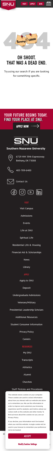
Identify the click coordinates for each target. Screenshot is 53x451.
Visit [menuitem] (24, 4)
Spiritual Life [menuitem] (26, 237)
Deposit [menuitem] (27, 287)
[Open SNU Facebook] (13, 193)
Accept (27, 436)
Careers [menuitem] (26, 339)
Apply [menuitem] (32, 4)
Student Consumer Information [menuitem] (26, 324)
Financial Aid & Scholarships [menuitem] (26, 252)
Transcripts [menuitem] (27, 359)
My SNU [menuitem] (27, 352)
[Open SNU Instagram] (22, 193)
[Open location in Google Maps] (11, 159)
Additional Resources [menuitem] (26, 317)
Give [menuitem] (40, 4)
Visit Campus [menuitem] (26, 208)
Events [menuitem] (26, 223)
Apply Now (22, 126)
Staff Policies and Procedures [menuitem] (27, 389)
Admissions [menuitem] (26, 215)
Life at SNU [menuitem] (26, 230)
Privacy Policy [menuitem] (26, 331)
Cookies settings (30, 444)
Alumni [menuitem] (27, 374)
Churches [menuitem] (27, 381)
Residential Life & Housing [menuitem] (26, 245)
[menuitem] (48, 3)
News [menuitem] (26, 259)
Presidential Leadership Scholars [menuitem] (26, 309)
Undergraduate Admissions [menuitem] (26, 295)
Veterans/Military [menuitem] (26, 302)
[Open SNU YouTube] (30, 193)
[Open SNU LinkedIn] (39, 193)
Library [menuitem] (26, 266)
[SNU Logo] (12, 2)
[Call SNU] (11, 170)
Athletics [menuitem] (27, 367)
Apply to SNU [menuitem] (27, 280)
